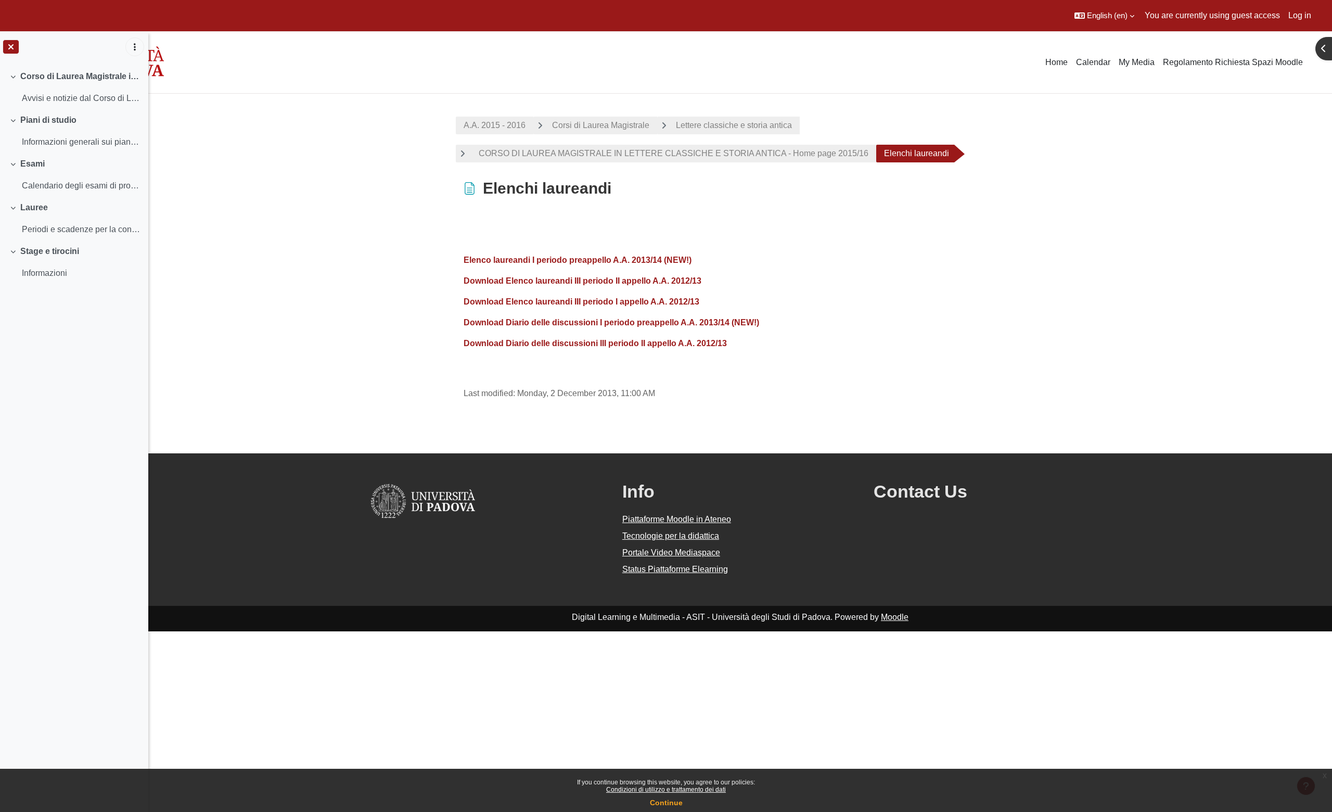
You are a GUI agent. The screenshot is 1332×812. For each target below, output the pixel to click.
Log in (1299, 15)
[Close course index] (11, 47)
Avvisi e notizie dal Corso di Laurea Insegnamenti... (81, 98)
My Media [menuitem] (1137, 62)
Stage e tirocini (49, 251)
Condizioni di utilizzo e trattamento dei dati (666, 789)
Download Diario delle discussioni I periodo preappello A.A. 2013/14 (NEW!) (611, 322)
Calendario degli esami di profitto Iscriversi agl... (81, 185)
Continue (666, 802)
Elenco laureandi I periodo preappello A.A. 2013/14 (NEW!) (577, 260)
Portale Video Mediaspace (671, 552)
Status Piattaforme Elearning (675, 569)
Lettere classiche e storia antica (734, 125)
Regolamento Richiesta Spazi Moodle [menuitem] (1233, 62)
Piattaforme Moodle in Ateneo (676, 519)
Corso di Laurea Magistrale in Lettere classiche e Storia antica (80, 76)
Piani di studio (48, 120)
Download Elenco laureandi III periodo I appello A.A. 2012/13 (581, 301)
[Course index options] (134, 46)
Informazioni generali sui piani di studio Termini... (81, 141)
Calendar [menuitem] (1093, 62)
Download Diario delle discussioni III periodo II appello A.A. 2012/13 (595, 343)
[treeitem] (74, 87)
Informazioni (44, 273)
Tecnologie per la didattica (670, 535)
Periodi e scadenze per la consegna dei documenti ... (81, 229)
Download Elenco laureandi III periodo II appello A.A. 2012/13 (582, 280)
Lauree (34, 207)
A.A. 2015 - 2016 (495, 125)
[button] (1104, 15)
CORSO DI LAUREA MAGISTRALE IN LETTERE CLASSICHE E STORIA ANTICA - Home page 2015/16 (671, 153)
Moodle (894, 617)
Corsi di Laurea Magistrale (600, 125)
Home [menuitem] (1056, 62)
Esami (32, 163)
